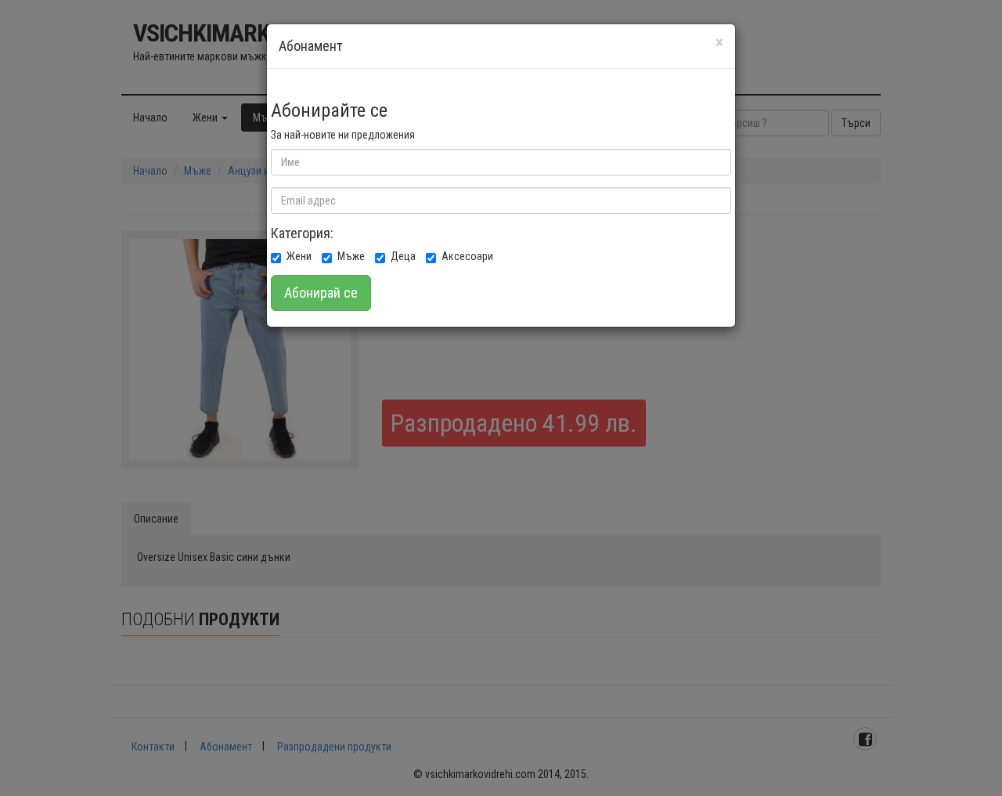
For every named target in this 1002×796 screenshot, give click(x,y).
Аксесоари (467, 256)
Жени (299, 256)
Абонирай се (321, 292)
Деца (403, 256)
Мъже (351, 256)
